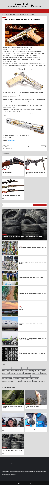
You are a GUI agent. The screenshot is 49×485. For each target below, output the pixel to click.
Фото (4, 403)
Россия (24, 381)
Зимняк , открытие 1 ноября (32, 406)
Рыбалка (35, 381)
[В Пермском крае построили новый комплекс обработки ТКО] (10, 248)
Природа (36, 378)
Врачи (26, 370)
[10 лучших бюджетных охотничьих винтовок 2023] (13, 186)
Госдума (31, 370)
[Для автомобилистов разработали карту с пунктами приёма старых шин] (24, 224)
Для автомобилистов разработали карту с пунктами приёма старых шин (22, 236)
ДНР (35, 370)
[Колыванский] (13, 420)
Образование (16, 378)
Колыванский (5, 429)
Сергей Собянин (42, 381)
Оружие (4, 17)
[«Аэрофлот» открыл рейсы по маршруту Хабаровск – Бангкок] (10, 324)
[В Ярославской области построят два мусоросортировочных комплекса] (10, 263)
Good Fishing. (24, 4)
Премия (31, 378)
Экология (4, 234)
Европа (3, 373)
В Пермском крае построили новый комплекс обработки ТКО (32, 247)
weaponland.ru (11, 140)
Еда (8, 373)
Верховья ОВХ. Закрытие (31, 429)
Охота (27, 378)
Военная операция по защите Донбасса (15, 370)
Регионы (19, 381)
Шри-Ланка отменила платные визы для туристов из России (32, 293)
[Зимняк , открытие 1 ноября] (36, 397)
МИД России (43, 373)
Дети (39, 370)
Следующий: (37, 145)
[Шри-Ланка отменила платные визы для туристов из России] (10, 293)
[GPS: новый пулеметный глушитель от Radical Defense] (36, 163)
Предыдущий (12, 146)
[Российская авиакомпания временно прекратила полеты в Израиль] (10, 308)
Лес (38, 373)
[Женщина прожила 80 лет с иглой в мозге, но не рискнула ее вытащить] (10, 354)
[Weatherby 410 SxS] (13, 163)
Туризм (20, 306)
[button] (3, 10)
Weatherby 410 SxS (7, 172)
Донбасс (43, 370)
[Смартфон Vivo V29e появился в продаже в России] (13, 397)
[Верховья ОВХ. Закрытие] (36, 420)
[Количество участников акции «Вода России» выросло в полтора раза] (10, 278)
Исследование (20, 373)
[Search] (46, 11)
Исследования (28, 373)
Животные (13, 373)
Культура (34, 373)
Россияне (29, 381)
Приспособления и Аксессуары (8, 381)
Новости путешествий (7, 378)
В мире (3, 370)
